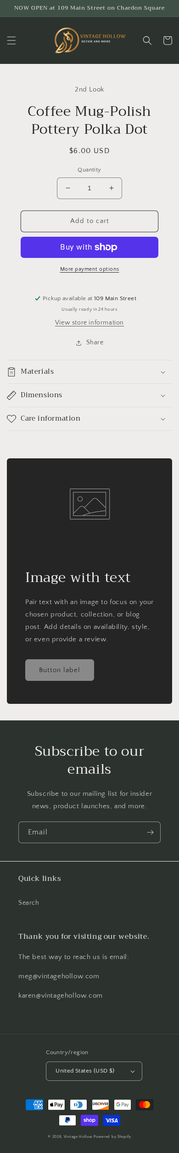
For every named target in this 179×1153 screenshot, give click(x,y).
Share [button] (95, 342)
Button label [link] (59, 670)
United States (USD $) (85, 1070)
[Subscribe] (150, 832)
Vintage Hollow (78, 1137)
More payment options (89, 269)
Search (28, 903)
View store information (89, 322)
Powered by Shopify (112, 1137)
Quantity (89, 169)
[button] (11, 40)
